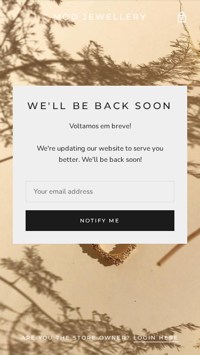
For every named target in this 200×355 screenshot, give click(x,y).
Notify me (100, 220)
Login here (156, 337)
